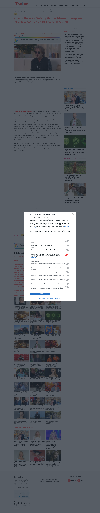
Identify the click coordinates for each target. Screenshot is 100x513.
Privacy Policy (58, 298)
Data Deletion (42, 298)
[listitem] (50, 238)
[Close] (73, 214)
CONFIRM (40, 293)
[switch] (67, 241)
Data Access (50, 298)
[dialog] (50, 256)
